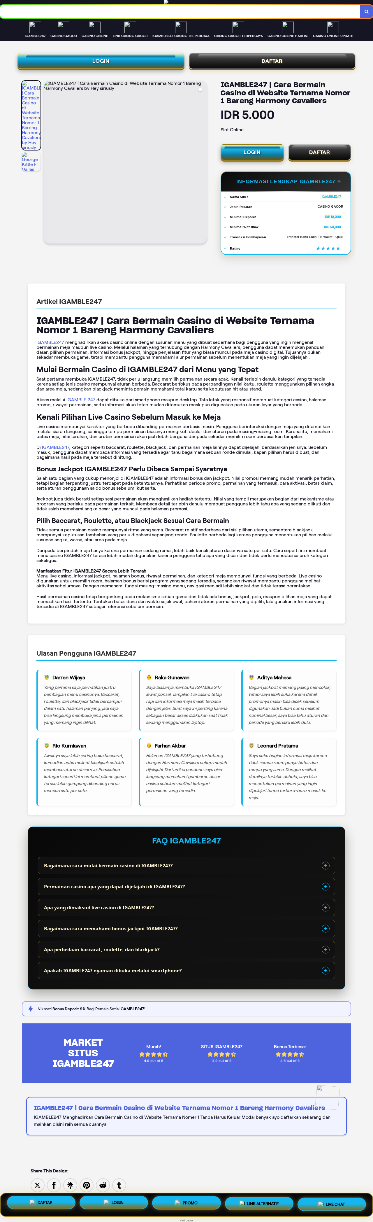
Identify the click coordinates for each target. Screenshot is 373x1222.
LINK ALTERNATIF (263, 1203)
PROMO (190, 1203)
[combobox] (180, 11)
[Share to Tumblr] (119, 1184)
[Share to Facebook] (54, 1184)
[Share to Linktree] (70, 1184)
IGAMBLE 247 (80, 399)
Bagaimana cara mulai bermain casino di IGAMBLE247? (108, 865)
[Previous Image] (48, 163)
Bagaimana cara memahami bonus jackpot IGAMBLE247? (111, 928)
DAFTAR (272, 61)
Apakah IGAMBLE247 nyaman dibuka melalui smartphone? (113, 970)
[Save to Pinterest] (87, 1184)
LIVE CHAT (335, 1202)
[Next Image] (202, 163)
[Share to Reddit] (103, 1184)
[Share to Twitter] (38, 1184)
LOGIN (101, 61)
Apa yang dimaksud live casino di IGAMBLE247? (99, 907)
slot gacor (186, 1220)
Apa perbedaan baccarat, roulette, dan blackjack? (102, 949)
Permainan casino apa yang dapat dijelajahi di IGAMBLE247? (114, 886)
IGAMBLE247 (50, 342)
